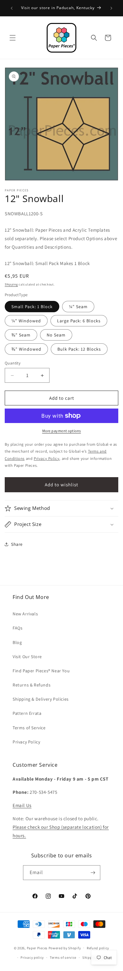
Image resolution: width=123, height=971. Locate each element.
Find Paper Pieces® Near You (41, 671)
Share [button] (17, 544)
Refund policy (98, 948)
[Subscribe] (93, 872)
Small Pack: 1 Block (32, 306)
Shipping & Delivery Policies (41, 699)
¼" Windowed (26, 321)
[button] (13, 38)
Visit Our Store (27, 656)
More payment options (61, 430)
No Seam (56, 335)
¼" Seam (78, 306)
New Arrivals (25, 614)
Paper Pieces (37, 948)
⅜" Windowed (26, 349)
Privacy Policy (26, 742)
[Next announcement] (111, 8)
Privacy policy (32, 957)
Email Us (22, 805)
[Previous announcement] (12, 8)
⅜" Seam (21, 335)
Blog (17, 642)
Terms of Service (29, 728)
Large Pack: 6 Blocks (79, 321)
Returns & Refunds (31, 685)
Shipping (11, 284)
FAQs (17, 628)
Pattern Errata (27, 713)
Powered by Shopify (65, 948)
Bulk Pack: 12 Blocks (79, 349)
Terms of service (63, 957)
